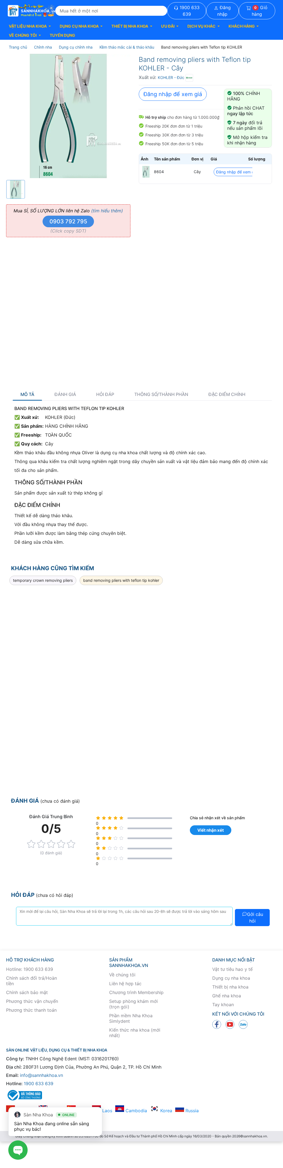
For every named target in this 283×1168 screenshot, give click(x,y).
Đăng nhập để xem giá (172, 94)
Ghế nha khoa (226, 995)
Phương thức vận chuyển (32, 1001)
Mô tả (27, 394)
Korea (165, 1110)
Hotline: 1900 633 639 (29, 969)
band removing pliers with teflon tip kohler (121, 580)
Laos (106, 1110)
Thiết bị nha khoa (230, 987)
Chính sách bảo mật (27, 992)
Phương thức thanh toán (31, 1010)
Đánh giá (65, 394)
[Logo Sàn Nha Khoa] (31, 10)
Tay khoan (223, 1004)
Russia (191, 1110)
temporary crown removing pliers (43, 580)
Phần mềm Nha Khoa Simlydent (131, 1018)
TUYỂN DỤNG (62, 35)
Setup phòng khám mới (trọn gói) (133, 1004)
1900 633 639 (189, 11)
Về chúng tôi (122, 974)
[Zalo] (243, 1024)
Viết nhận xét (210, 830)
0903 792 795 (68, 221)
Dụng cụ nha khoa (231, 978)
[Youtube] (230, 1024)
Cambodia (135, 1110)
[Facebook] (216, 1024)
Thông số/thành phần (161, 394)
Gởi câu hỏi (255, 917)
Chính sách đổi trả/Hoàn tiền (31, 980)
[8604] (146, 172)
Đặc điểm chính (226, 394)
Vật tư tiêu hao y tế (232, 969)
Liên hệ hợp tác (125, 983)
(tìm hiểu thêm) (107, 210)
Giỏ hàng (260, 11)
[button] (29, 26)
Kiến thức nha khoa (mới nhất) (134, 1032)
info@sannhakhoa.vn (41, 1075)
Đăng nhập (224, 11)
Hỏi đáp (105, 394)
